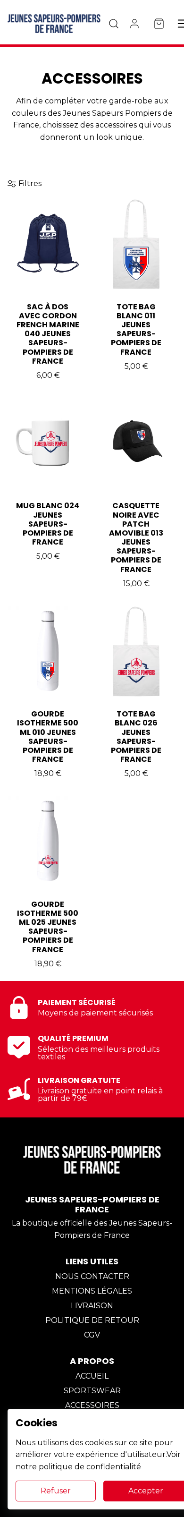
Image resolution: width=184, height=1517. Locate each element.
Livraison (92, 1305)
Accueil (92, 1376)
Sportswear (92, 1390)
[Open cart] (159, 23)
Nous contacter (92, 1276)
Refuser (56, 1490)
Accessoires (92, 1405)
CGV (92, 1334)
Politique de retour (92, 1320)
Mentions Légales (92, 1291)
